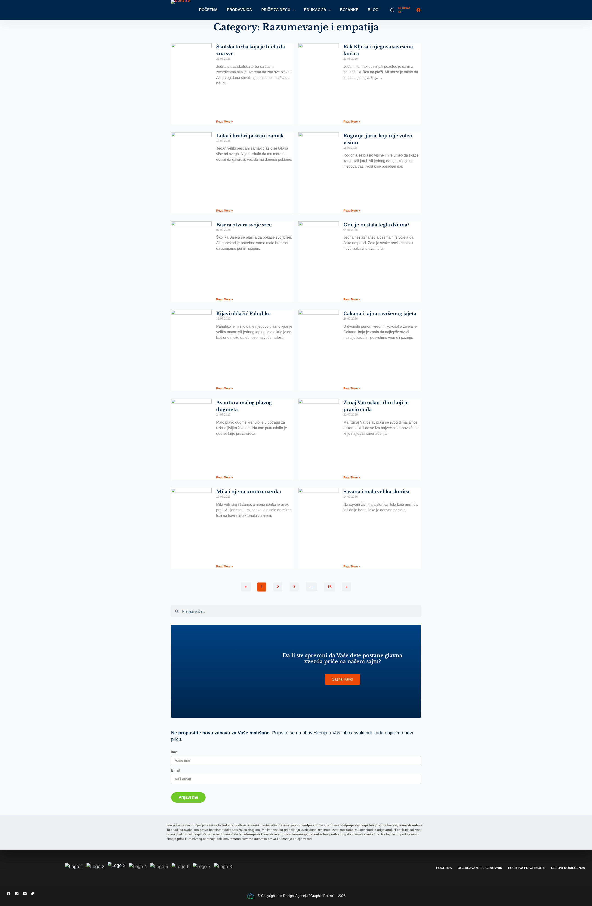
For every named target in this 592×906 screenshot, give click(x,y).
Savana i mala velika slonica (376, 491)
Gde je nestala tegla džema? (376, 225)
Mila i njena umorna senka (248, 491)
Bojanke (349, 10)
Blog (373, 10)
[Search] (392, 10)
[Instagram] (16, 893)
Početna (208, 10)
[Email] (25, 893)
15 (329, 585)
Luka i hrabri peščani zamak (250, 136)
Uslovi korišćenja (568, 868)
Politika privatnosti (526, 868)
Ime (174, 752)
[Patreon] (33, 893)
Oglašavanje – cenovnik (480, 868)
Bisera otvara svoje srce (244, 225)
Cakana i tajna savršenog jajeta (379, 313)
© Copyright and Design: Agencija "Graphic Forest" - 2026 (301, 896)
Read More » (224, 121)
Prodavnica (239, 10)
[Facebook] (8, 893)
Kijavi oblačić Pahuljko (243, 313)
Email (175, 770)
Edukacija (315, 10)
